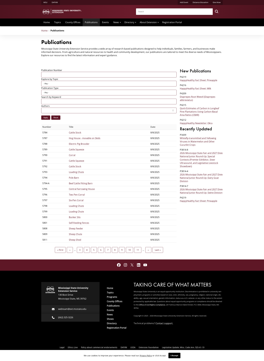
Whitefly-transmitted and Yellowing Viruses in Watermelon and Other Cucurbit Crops (198, 141)
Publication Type (49, 88)
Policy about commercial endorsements (99, 347)
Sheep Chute (75, 234)
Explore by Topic (49, 79)
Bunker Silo (75, 217)
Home (46, 22)
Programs (112, 296)
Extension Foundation (149, 347)
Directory (129, 22)
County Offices (72, 22)
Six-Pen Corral (76, 200)
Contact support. (164, 323)
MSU (45, 2)
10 (130, 249)
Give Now (217, 2)
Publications (91, 22)
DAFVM (55, 2)
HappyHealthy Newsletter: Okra (196, 123)
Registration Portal (172, 22)
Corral (72, 155)
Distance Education (200, 2)
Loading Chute (76, 172)
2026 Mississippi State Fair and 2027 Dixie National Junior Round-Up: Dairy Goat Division (201, 178)
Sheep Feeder (76, 228)
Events (105, 22)
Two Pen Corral (77, 194)
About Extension (148, 22)
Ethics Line (73, 347)
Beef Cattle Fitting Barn (81, 183)
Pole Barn (74, 177)
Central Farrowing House (82, 188)
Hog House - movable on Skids (84, 138)
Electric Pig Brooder (79, 143)
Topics (57, 22)
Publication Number (51, 70)
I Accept (174, 355)
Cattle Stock (75, 132)
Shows (110, 318)
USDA (132, 347)
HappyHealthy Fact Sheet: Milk (195, 88)
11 (139, 249)
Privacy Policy (146, 355)
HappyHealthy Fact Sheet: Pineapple (198, 80)
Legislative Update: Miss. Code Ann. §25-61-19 (183, 347)
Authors (45, 105)
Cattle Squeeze (76, 149)
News (116, 22)
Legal (62, 347)
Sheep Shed (75, 239)
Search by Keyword (51, 97)
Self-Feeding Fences (79, 222)
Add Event (184, 2)
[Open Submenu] (120, 22)
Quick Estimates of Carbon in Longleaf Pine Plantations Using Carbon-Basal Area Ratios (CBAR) (199, 111)
